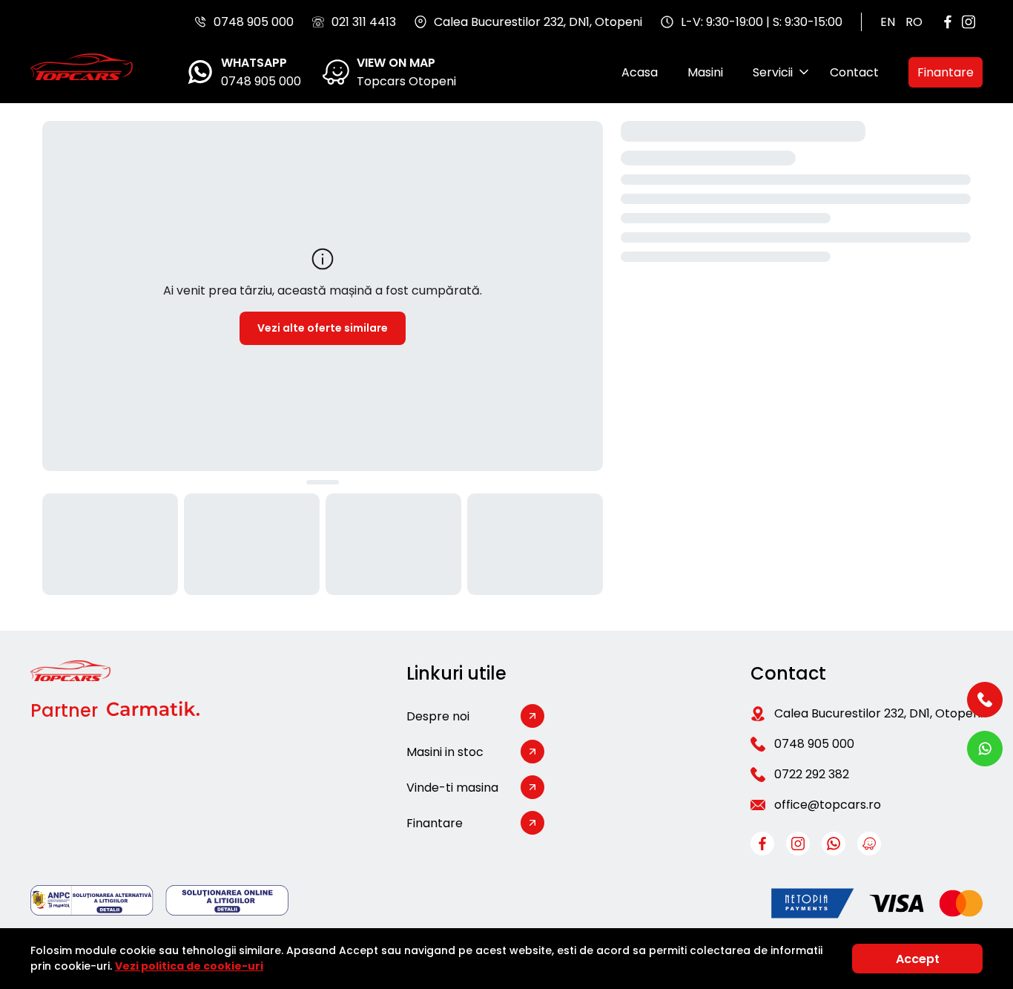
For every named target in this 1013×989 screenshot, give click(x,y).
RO (914, 21)
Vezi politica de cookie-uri (189, 966)
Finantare (945, 72)
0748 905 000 (254, 21)
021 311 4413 (363, 21)
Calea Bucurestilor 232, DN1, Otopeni (878, 713)
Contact (854, 72)
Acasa (639, 72)
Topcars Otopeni (406, 81)
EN (887, 21)
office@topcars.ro (827, 804)
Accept (918, 958)
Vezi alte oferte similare (322, 328)
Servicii (773, 72)
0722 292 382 (811, 774)
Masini (705, 72)
